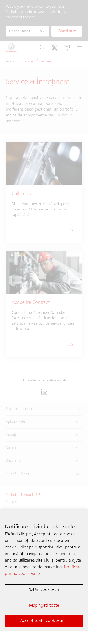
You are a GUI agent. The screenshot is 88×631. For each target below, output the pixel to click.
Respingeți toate (44, 605)
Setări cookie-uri (44, 590)
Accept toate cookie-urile (44, 621)
